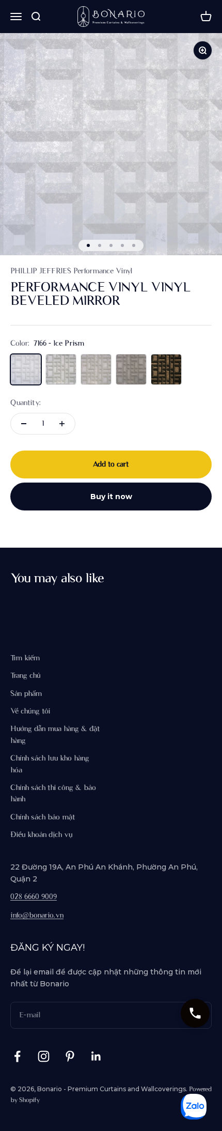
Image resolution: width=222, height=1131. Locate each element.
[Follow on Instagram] (44, 1056)
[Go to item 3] (111, 245)
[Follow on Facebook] (17, 1056)
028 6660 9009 (33, 897)
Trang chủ (25, 675)
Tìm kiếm (25, 658)
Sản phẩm (26, 694)
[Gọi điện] (195, 1013)
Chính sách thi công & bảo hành (53, 793)
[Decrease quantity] (24, 423)
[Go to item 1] (88, 245)
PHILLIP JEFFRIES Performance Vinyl (71, 271)
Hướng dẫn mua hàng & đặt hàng (55, 734)
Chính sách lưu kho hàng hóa (49, 764)
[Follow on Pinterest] (70, 1056)
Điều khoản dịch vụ (41, 835)
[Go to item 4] (122, 245)
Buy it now (111, 496)
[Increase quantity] (62, 423)
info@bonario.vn (37, 915)
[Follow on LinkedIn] (96, 1056)
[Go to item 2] (99, 245)
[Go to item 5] (133, 245)
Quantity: (25, 403)
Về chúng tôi (30, 711)
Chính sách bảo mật (42, 817)
